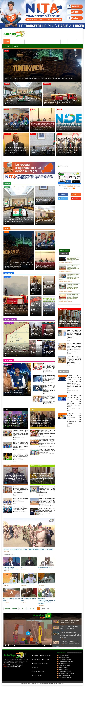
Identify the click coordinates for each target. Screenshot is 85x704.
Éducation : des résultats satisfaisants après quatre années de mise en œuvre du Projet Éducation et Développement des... (69, 297)
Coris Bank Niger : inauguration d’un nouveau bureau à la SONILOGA (20, 508)
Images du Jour (46, 655)
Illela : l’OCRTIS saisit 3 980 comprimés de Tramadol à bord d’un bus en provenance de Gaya (69, 321)
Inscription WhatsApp (39, 671)
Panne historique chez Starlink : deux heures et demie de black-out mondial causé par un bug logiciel (49, 378)
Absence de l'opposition (9, 583)
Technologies (8, 364)
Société (21, 41)
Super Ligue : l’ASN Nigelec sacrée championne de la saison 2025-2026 (47, 451)
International (29, 41)
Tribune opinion (63, 661)
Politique (14, 41)
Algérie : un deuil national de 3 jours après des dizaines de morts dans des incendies (73, 267)
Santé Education (63, 663)
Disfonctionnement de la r (45, 567)
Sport (57, 41)
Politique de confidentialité (40, 663)
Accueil (7, 41)
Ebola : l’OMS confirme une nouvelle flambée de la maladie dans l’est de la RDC (47, 510)
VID (21, 567)
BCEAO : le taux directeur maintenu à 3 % (20, 499)
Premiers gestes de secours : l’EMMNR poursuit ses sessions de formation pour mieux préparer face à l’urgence (69, 277)
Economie (39, 41)
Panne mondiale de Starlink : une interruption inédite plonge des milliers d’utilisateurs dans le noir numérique (49, 388)
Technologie (72, 41)
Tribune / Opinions (9, 322)
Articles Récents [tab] (64, 250)
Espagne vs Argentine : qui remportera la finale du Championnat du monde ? (74, 418)
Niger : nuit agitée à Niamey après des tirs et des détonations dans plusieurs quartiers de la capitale (73, 259)
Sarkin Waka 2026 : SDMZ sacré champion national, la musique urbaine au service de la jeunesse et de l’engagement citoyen (15, 421)
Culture (64, 41)
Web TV (35, 667)
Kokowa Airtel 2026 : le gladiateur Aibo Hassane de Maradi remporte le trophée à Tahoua (47, 432)
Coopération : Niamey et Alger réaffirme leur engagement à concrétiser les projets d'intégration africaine (68, 287)
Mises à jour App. (37, 675)
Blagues (35, 655)
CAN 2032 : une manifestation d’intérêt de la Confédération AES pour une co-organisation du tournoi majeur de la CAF (41, 421)
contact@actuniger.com (13, 666)
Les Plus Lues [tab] (64, 253)
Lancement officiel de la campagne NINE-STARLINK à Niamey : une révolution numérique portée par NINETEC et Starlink (49, 399)
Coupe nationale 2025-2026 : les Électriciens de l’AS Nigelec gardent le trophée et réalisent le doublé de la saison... (47, 442)
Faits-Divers (36, 659)
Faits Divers (62, 675)
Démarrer (7, 608)
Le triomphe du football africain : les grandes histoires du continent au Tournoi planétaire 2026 (74, 401)
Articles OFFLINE (63, 673)
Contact (16, 46)
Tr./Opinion (8, 46)
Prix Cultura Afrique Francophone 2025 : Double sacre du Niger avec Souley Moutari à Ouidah (20, 456)
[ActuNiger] (15, 33)
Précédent (14, 608)
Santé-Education (49, 41)
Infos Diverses (62, 375)
